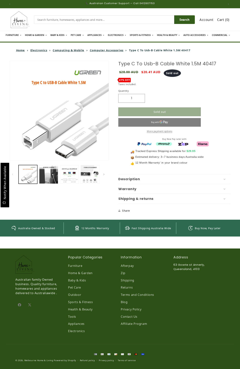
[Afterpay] (163, 143)
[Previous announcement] (11, 4)
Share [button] (126, 210)
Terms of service (127, 360)
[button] (174, 179)
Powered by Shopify (65, 360)
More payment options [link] (159, 131)
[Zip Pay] (183, 143)
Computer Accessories (106, 50)
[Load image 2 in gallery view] (48, 174)
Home (20, 50)
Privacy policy (106, 360)
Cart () (223, 19)
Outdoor (74, 295)
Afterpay (127, 266)
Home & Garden (80, 273)
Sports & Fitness (80, 302)
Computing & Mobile (68, 50)
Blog (124, 302)
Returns (127, 287)
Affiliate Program (134, 324)
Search (184, 20)
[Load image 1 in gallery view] (28, 174)
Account (206, 19)
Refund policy (87, 360)
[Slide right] (105, 174)
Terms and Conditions (137, 295)
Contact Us (129, 317)
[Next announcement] (229, 4)
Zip (123, 273)
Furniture (75, 266)
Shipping (127, 280)
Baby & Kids (77, 280)
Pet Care (74, 287)
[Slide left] (13, 174)
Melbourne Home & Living (38, 360)
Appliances (76, 324)
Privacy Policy (131, 309)
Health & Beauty (80, 309)
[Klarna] (202, 143)
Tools (72, 317)
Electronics (38, 50)
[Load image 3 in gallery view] (69, 174)
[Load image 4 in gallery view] (90, 174)
